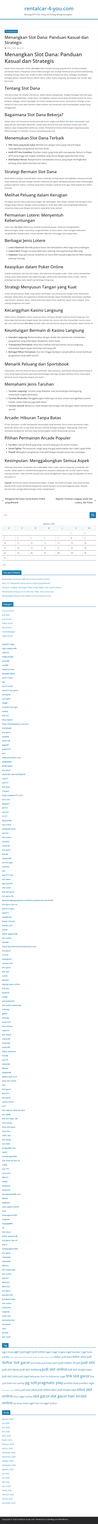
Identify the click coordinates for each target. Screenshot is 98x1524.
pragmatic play (50, 1382)
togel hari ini (36, 1403)
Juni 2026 (6, 1427)
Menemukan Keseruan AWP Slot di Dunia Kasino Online (26, 579)
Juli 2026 (5, 1423)
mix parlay (19, 1383)
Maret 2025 (7, 1490)
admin (21, 48)
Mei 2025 (6, 1482)
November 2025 (9, 1457)
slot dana (70, 121)
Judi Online (7, 619)
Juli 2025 (5, 1473)
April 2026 (6, 1436)
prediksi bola (71, 1383)
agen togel (52, 1352)
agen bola (7, 1352)
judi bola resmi (49, 1363)
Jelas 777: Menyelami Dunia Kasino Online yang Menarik (26, 583)
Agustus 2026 (8, 1419)
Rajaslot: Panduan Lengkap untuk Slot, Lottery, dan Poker (74, 500)
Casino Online (8, 611)
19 (31, 548)
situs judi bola (23, 1390)
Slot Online (6, 627)
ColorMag (50, 1519)
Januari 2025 (7, 1499)
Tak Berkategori (11, 31)
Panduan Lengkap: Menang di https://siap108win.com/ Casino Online (31, 587)
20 (45, 548)
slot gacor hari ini (65, 1396)
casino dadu (14, 1357)
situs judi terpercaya (63, 1390)
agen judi (19, 1352)
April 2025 (6, 1486)
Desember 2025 (8, 1452)
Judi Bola (6, 615)
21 (58, 548)
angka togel (64, 1352)
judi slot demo (11, 1369)
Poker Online (7, 623)
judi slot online (54, 1369)
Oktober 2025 (8, 1461)
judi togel (24, 1376)
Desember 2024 (8, 1503)
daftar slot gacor (16, 1362)
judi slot (88, 1362)
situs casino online (8, 1390)
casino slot (36, 1357)
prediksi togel (86, 1383)
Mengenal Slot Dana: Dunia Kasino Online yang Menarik (25, 500)
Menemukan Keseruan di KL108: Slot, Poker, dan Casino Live (28, 591)
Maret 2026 (7, 1440)
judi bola (36, 1363)
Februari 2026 (8, 1444)
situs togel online (23, 1396)
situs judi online (41, 1390)
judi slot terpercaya (80, 1369)
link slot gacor (78, 1375)
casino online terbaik (25, 1357)
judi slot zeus (10, 1376)
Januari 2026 (7, 1448)
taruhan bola (20, 1403)
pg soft (31, 1382)
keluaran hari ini (39, 1376)
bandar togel (79, 1352)
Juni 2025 (6, 1478)
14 (58, 543)
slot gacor (41, 1396)
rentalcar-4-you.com (49, 8)
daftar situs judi (81, 1356)
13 (45, 543)
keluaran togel (57, 1376)
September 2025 (9, 1465)
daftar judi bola (63, 1356)
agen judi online (35, 1352)
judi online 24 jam (70, 1363)
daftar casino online (47, 1357)
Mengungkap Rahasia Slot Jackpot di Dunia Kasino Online (26, 596)
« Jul (4, 564)
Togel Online (7, 636)
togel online (50, 1403)
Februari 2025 (8, 1494)
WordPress (63, 1519)
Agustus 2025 (8, 1469)
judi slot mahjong (30, 1369)
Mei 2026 (6, 1431)
